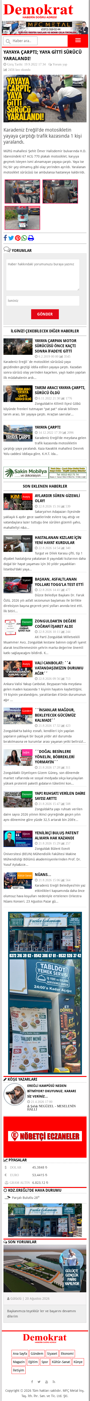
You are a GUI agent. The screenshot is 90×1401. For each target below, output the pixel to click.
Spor (45, 1362)
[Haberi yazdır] (31, 238)
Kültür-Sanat (61, 1362)
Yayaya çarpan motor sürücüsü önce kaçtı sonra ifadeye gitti (55, 346)
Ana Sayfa (20, 1353)
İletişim (18, 1370)
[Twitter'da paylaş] (11, 238)
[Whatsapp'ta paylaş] (24, 238)
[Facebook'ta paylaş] (5, 238)
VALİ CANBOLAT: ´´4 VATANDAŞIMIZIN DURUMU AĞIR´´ (59, 668)
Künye (78, 1362)
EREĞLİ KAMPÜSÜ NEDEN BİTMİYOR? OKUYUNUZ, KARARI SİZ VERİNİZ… (51, 1091)
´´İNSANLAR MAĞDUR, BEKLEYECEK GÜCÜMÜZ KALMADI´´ (55, 715)
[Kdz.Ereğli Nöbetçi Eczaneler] (45, 1154)
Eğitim (33, 1362)
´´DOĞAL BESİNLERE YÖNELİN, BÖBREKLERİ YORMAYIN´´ (54, 756)
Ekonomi (67, 1353)
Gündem (37, 1353)
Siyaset (52, 1353)
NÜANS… (43, 874)
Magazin (19, 1362)
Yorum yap (60, 64)
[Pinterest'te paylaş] (18, 238)
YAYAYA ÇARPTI (47, 427)
